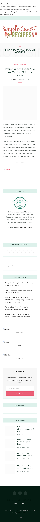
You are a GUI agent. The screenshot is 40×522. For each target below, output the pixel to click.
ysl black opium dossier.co (24, 227)
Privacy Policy (20, 503)
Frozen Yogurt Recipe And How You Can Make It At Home (20, 72)
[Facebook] (14, 493)
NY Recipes (24, 513)
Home (8, 500)
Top (20, 517)
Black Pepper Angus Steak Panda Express (25, 467)
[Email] (35, 169)
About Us (16, 500)
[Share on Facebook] (27, 169)
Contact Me (26, 500)
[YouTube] (25, 493)
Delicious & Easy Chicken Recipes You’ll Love (25, 429)
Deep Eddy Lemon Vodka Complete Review (24, 442)
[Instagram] (20, 493)
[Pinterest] (32, 169)
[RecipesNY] (20, 31)
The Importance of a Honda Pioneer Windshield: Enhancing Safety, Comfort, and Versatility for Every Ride (19, 300)
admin (14, 79)
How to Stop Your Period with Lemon (24, 454)
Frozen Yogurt (20, 65)
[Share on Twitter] (30, 169)
